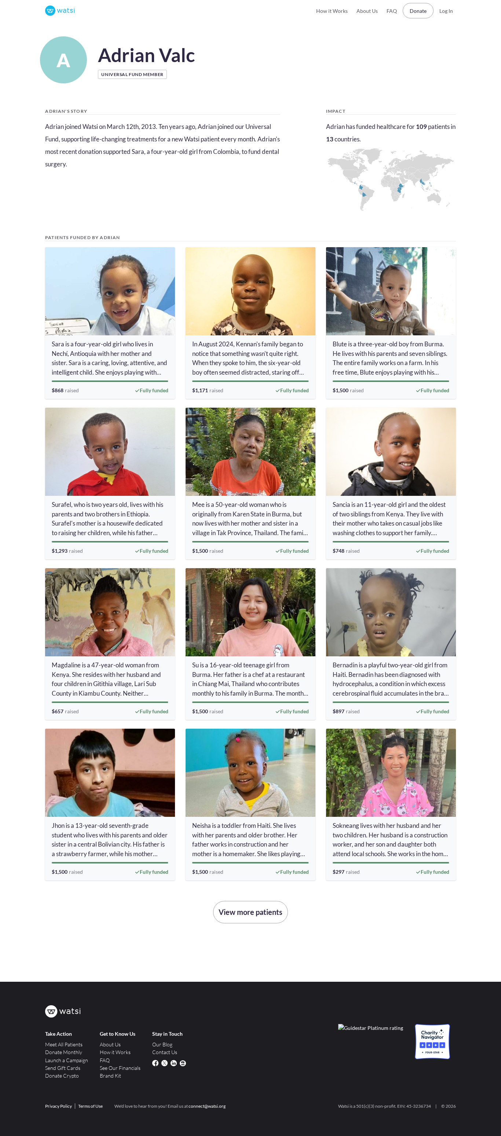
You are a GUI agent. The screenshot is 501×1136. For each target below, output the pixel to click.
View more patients (250, 912)
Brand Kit (110, 1075)
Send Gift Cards (62, 1068)
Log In (446, 11)
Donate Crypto (62, 1075)
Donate (418, 11)
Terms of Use (90, 1106)
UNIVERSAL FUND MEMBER (132, 74)
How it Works (332, 11)
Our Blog (162, 1044)
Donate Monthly (63, 1052)
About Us (367, 11)
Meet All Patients (64, 1044)
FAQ (392, 11)
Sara (138, 151)
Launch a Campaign (66, 1060)
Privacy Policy (58, 1106)
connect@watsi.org (207, 1106)
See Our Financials (120, 1068)
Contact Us (164, 1052)
